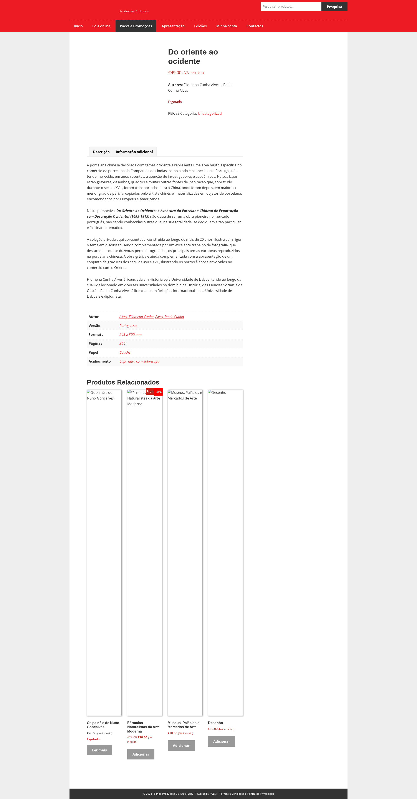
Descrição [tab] (101, 151)
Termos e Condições (231, 794)
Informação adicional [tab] (134, 151)
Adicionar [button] (140, 754)
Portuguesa (128, 325)
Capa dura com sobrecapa (139, 361)
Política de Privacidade (260, 794)
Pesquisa (334, 6)
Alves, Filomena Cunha (136, 316)
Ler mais (99, 750)
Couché (125, 352)
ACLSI (213, 794)
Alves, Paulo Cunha (169, 316)
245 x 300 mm (130, 334)
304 (122, 343)
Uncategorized (210, 113)
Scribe (91, 10)
